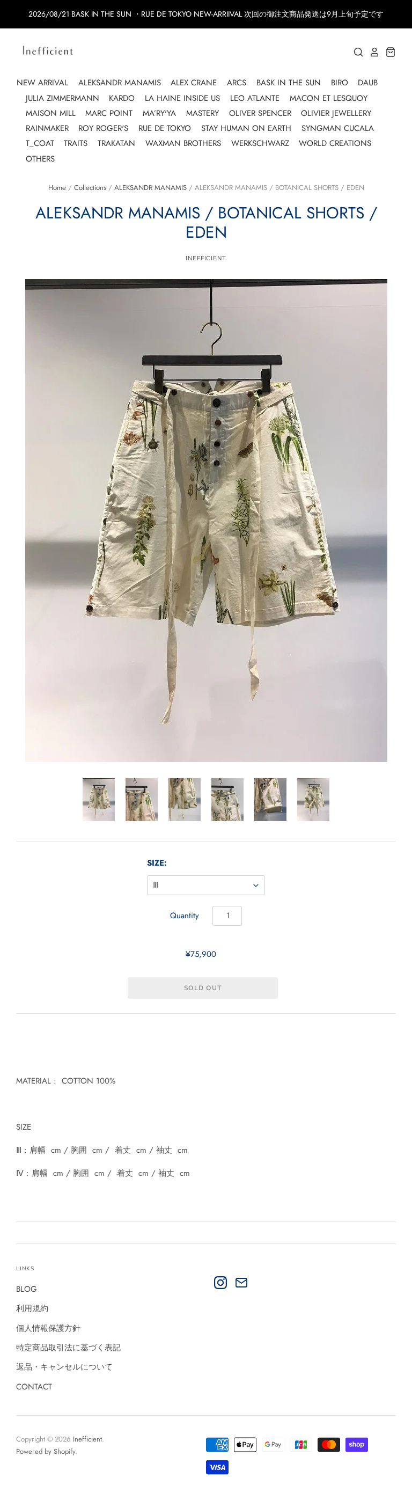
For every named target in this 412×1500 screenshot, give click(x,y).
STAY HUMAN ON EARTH (246, 128)
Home (57, 187)
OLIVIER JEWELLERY (336, 113)
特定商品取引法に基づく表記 (68, 1347)
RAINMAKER (47, 128)
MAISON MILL (51, 113)
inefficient (206, 258)
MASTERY (202, 113)
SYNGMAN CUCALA (337, 128)
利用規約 (32, 1308)
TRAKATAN (116, 143)
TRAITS (75, 143)
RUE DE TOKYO (164, 128)
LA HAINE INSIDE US (182, 98)
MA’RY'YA (159, 113)
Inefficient (87, 1439)
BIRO (339, 83)
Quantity (184, 915)
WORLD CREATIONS (335, 143)
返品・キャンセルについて (64, 1367)
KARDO (122, 98)
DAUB (368, 83)
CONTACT (34, 1387)
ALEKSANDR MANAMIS (119, 83)
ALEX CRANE (194, 83)
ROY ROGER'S (103, 128)
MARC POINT (109, 113)
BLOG (26, 1289)
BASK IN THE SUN (288, 83)
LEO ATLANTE (254, 98)
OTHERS (40, 159)
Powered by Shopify (45, 1451)
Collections (90, 187)
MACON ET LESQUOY (328, 98)
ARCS (236, 83)
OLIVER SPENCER (260, 113)
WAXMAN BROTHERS (183, 143)
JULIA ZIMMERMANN (62, 98)
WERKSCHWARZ (260, 143)
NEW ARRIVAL (42, 83)
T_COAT (40, 143)
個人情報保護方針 (48, 1328)
